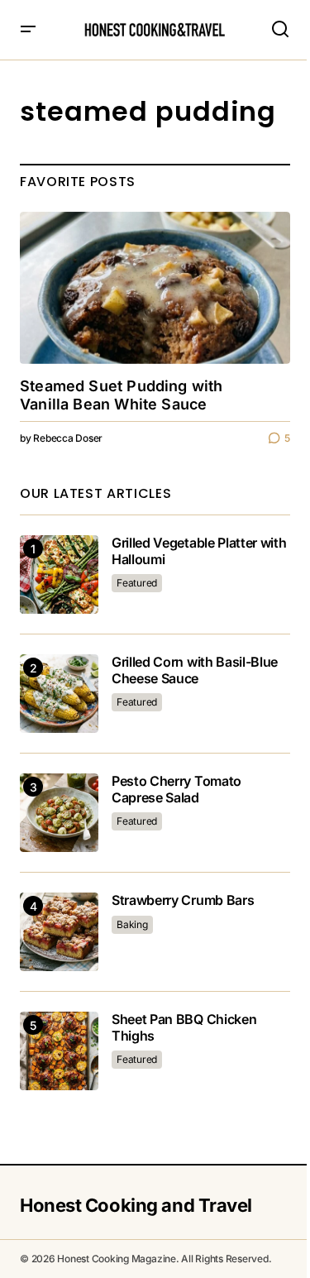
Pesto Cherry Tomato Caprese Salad (176, 789)
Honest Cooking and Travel (136, 1205)
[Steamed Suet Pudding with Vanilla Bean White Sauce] (155, 288)
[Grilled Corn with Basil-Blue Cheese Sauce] (59, 693)
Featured (137, 583)
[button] (28, 30)
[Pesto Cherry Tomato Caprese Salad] (59, 812)
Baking (132, 924)
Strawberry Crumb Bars (183, 900)
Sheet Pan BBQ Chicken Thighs (184, 1027)
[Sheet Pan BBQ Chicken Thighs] (59, 1051)
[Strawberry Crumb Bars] (59, 932)
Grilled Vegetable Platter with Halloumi (199, 551)
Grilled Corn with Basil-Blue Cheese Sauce (195, 670)
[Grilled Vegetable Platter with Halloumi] (59, 574)
